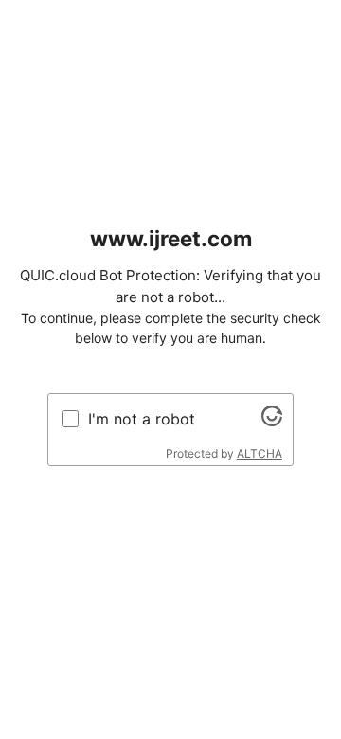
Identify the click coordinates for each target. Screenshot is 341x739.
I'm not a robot (141, 418)
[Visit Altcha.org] (271, 420)
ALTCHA (259, 453)
